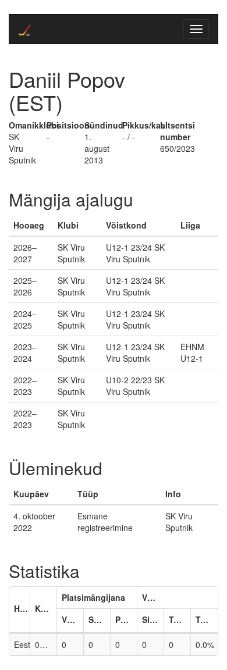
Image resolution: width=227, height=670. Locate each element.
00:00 (45, 644)
